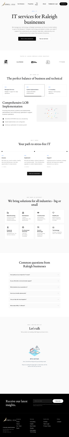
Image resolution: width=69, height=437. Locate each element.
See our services (43, 38)
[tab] (12, 90)
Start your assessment (34, 175)
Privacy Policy (57, 406)
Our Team (36, 3)
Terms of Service (36, 407)
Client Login (46, 425)
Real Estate (33, 428)
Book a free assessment (27, 38)
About (44, 4)
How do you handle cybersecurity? (18, 295)
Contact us (63, 3)
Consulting (32, 423)
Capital (31, 425)
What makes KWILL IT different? (17, 307)
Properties (30, 4)
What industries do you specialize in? (18, 289)
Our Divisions (21, 4)
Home (17, 423)
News (50, 4)
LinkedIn (59, 423)
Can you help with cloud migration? (18, 301)
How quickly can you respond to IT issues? (20, 276)
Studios (32, 430)
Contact (45, 423)
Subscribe (58, 403)
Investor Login (54, 4)
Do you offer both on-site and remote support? (21, 282)
